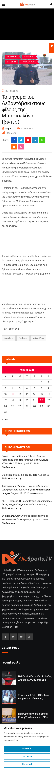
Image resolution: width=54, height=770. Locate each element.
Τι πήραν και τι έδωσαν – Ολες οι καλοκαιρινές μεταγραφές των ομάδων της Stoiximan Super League (26, 490)
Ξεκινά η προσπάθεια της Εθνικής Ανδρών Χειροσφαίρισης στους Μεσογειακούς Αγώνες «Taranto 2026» (25, 460)
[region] (27, 747)
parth (11, 128)
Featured (23, 338)
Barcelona (8, 338)
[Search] (51, 4)
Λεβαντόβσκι (38, 338)
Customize (27, 756)
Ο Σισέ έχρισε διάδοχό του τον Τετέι (19, 474)
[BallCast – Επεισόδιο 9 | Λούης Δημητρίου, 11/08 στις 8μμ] (9, 678)
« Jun (5, 419)
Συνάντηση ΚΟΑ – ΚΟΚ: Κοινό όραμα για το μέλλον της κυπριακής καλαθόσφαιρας (33, 698)
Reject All (27, 764)
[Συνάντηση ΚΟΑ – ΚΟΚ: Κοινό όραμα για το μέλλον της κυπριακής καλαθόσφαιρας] (9, 697)
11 (13, 394)
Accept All (27, 749)
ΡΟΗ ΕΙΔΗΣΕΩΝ (19, 431)
